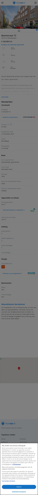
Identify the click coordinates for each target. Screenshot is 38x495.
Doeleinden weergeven (19, 491)
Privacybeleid (16, 464)
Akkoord (19, 487)
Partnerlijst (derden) (8, 481)
